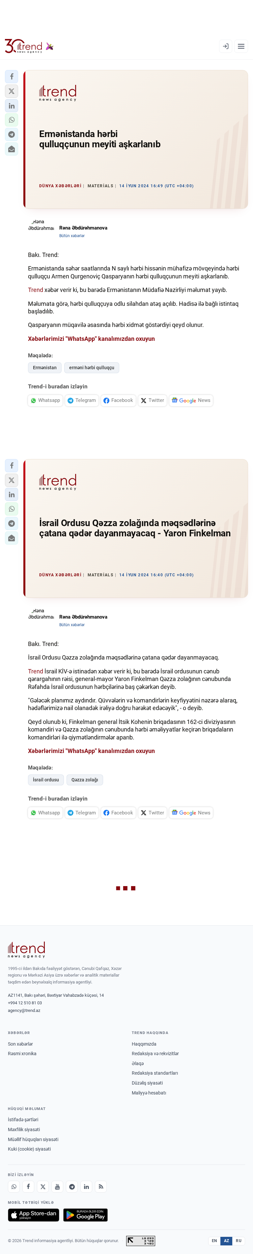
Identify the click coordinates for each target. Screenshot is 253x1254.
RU (238, 1240)
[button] (11, 76)
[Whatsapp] (14, 1187)
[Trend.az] (29, 46)
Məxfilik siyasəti (24, 1129)
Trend (35, 289)
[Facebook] (28, 1187)
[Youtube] (57, 1187)
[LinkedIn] (86, 1187)
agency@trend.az (24, 1010)
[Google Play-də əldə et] (85, 1215)
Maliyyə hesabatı (149, 1092)
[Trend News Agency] (26, 950)
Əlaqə (138, 1063)
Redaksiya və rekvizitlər (155, 1053)
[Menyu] (241, 46)
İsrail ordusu (46, 779)
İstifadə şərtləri (23, 1119)
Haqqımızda (144, 1044)
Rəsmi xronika (22, 1053)
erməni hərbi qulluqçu (91, 367)
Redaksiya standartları (155, 1073)
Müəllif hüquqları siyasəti (33, 1139)
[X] (43, 1187)
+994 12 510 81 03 (25, 1002)
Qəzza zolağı (84, 779)
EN (214, 1240)
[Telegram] (72, 1187)
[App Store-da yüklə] (33, 1215)
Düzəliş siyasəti (147, 1083)
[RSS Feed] (101, 1187)
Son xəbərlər (20, 1044)
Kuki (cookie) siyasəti (29, 1149)
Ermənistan (45, 367)
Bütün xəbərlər (72, 235)
